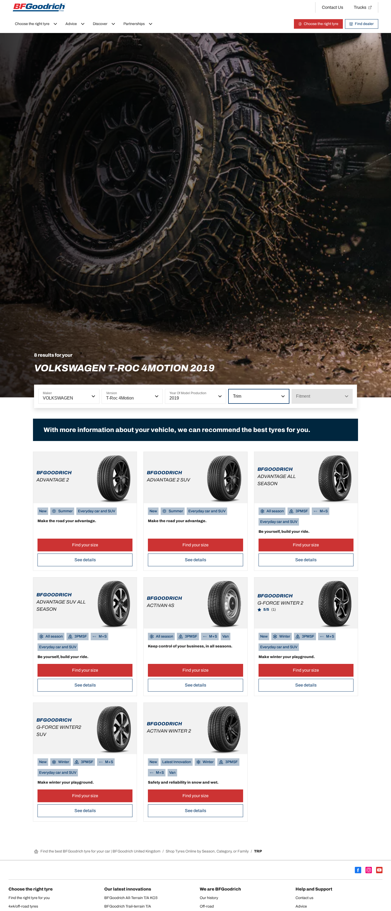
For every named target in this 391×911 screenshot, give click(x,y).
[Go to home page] (39, 7)
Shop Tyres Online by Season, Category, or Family (207, 851)
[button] (93, 396)
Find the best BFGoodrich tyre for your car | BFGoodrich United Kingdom (100, 851)
